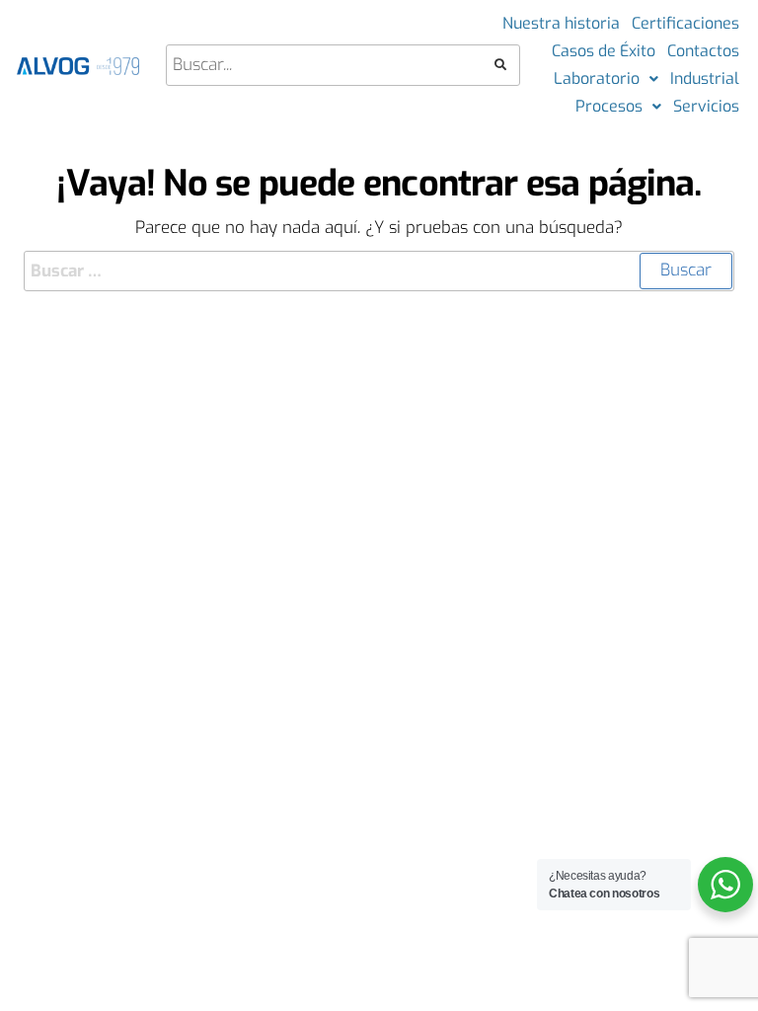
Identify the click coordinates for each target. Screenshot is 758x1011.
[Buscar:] (379, 271)
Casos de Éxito (603, 50)
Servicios (706, 106)
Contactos (703, 50)
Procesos (609, 106)
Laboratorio (597, 78)
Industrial (704, 78)
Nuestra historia (561, 23)
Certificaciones (685, 23)
